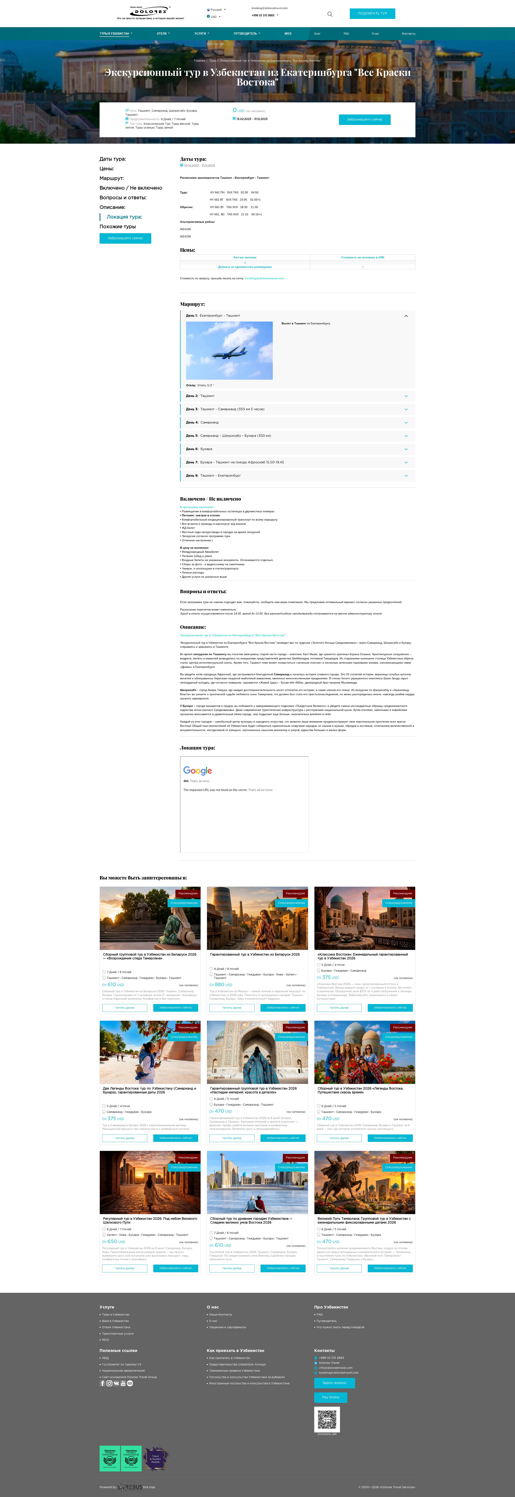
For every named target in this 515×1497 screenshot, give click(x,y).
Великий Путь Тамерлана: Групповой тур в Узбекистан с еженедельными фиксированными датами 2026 (364, 1220)
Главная (199, 61)
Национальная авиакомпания (123, 1371)
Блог (317, 33)
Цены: (107, 169)
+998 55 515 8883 (263, 15)
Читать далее (124, 1008)
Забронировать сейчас (175, 1007)
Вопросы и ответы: (123, 198)
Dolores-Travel (329, 1363)
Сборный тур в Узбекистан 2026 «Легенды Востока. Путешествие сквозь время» (360, 1090)
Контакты (408, 33)
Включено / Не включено (131, 188)
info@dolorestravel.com (335, 1368)
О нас (375, 33)
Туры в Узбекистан (114, 33)
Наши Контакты (220, 1314)
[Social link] (103, 1383)
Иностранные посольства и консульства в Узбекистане (249, 1383)
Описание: (112, 207)
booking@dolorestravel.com (270, 8)
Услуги (200, 33)
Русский (216, 10)
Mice (288, 33)
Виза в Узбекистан (115, 1321)
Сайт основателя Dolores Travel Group (129, 1377)
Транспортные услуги (118, 1334)
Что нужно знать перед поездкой (340, 1327)
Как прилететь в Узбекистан (229, 1358)
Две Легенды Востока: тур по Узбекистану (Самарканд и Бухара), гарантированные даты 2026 (149, 1090)
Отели (162, 33)
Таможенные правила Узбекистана (234, 1371)
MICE (105, 1340)
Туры (212, 61)
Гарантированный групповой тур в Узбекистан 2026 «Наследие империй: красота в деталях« (253, 1090)
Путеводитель (245, 33)
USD (213, 17)
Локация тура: (124, 217)
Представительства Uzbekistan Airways (237, 1364)
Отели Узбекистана (116, 1327)
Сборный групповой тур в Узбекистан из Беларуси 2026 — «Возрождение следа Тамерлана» (149, 956)
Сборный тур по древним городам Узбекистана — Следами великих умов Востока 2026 (251, 1220)
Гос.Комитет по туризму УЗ (121, 1364)
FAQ (346, 33)
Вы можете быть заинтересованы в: (143, 877)
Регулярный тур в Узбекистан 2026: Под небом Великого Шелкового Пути (150, 1220)
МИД (105, 1358)
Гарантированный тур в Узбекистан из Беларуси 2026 (255, 954)
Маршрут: (112, 178)
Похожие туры (118, 227)
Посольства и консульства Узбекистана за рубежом (247, 1377)
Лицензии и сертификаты (227, 1327)
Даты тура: (113, 159)
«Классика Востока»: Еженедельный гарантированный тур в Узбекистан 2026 (363, 956)
